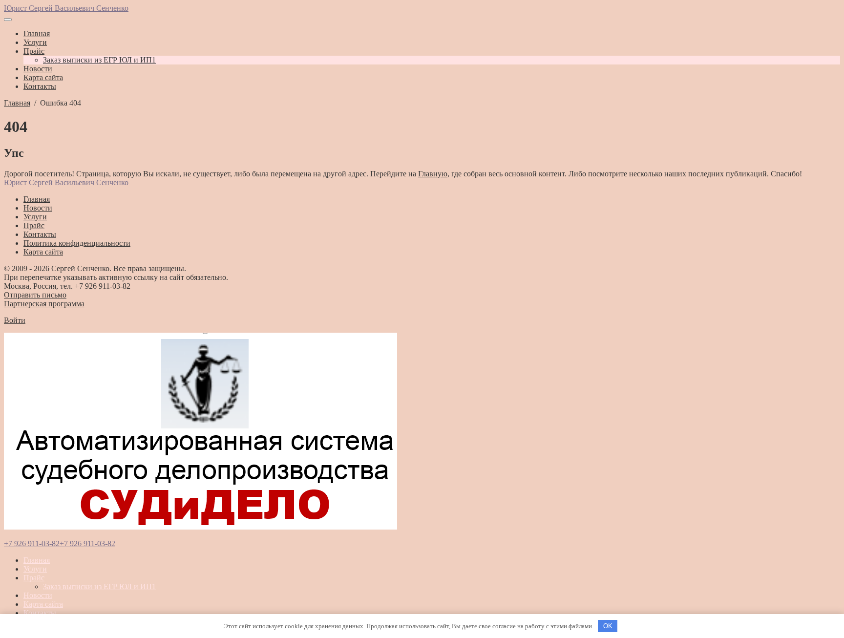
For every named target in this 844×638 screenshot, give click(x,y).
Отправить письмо (35, 295)
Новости (37, 595)
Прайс (33, 578)
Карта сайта (43, 604)
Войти (14, 320)
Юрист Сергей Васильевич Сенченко (66, 8)
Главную (432, 174)
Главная (36, 560)
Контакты (39, 613)
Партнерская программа (44, 303)
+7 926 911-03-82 (32, 543)
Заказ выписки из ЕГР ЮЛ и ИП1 (99, 586)
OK (607, 626)
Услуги (35, 569)
